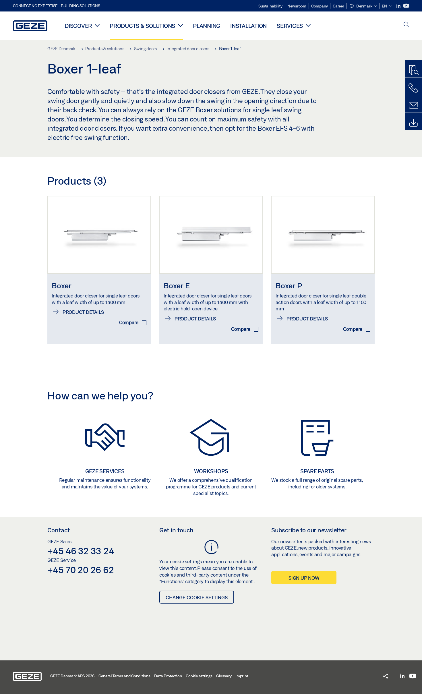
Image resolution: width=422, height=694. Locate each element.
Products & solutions (142, 25)
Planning (206, 25)
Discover (78, 25)
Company (319, 6)
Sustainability (270, 6)
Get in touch (176, 530)
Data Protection (168, 676)
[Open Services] (308, 25)
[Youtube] (406, 5)
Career (338, 6)
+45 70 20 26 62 (80, 570)
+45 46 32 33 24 (80, 551)
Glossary (223, 676)
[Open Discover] (97, 25)
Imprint (241, 676)
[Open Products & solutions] (180, 25)
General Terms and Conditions (124, 676)
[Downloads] (413, 123)
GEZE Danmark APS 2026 (72, 676)
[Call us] (413, 88)
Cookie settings (199, 676)
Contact (58, 530)
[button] (363, 6)
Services (290, 25)
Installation (248, 25)
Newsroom (296, 6)
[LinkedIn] (398, 5)
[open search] (406, 25)
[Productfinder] (413, 70)
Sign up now (304, 578)
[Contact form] (413, 105)
